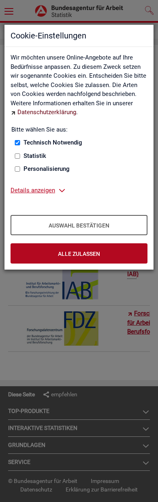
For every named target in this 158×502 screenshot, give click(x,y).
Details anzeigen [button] (33, 190)
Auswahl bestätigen (79, 225)
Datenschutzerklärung (46, 112)
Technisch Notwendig (52, 142)
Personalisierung (46, 168)
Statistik (34, 156)
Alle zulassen (79, 254)
